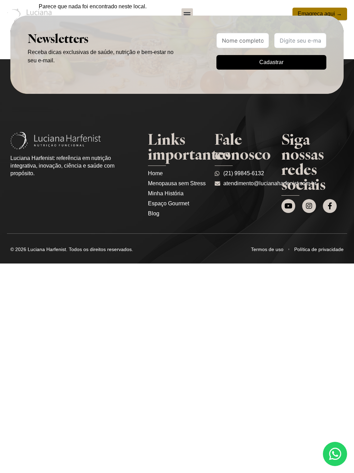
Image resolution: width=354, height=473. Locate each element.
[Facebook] (330, 206)
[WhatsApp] (335, 454)
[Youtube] (288, 206)
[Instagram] (309, 206)
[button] (187, 14)
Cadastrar (271, 62)
